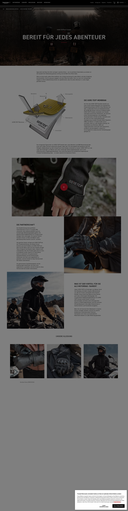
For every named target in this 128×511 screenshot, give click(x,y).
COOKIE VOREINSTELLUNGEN (103, 506)
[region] (101, 500)
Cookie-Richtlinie (117, 502)
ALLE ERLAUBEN (118, 506)
